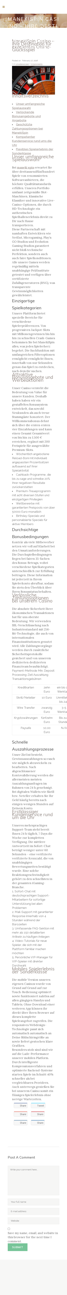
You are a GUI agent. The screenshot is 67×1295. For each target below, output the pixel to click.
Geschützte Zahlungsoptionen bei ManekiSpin (27, 128)
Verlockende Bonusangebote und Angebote (26, 116)
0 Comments (36, 64)
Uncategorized (22, 64)
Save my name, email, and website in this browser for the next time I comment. (33, 1237)
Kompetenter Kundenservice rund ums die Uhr (32, 141)
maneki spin (25, 167)
